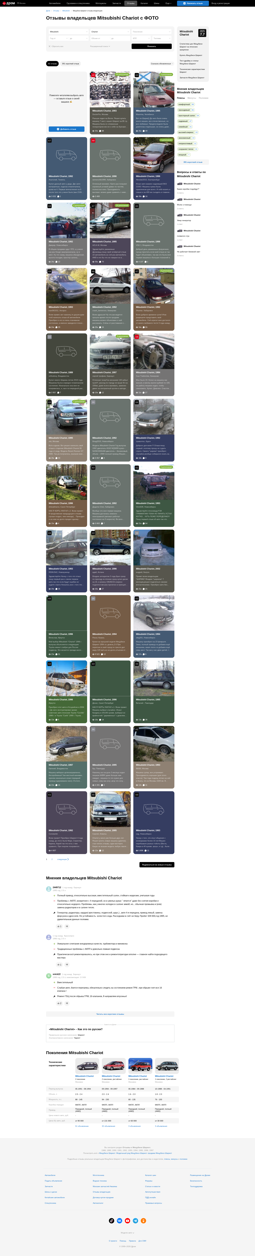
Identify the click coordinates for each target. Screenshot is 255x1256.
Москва (22, 3)
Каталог (144, 3)
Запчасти (116, 3)
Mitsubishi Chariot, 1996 (104, 176)
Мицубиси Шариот (107, 1153)
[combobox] (69, 31)
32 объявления (108, 1126)
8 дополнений (166, 271)
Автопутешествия (152, 1192)
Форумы (148, 1181)
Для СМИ (142, 1241)
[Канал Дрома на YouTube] (127, 1220)
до (71, 38)
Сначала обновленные (161, 64)
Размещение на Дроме (200, 1175)
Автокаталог (98, 1203)
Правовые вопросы (153, 1203)
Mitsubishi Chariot (186, 33)
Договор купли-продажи (103, 1197)
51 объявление (82, 1126)
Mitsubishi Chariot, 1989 (61, 372)
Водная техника (100, 1181)
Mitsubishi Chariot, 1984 (148, 372)
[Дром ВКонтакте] (119, 1220)
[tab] (181, 98)
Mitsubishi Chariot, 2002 (148, 569)
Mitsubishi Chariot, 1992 (61, 176)
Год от (53, 38)
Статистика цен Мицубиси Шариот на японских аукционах (191, 47)
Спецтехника (50, 1203)
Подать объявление (53, 1181)
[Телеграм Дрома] (135, 1220)
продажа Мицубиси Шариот (160, 1153)
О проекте (113, 1241)
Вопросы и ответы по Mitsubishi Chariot (191, 174)
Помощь (123, 1241)
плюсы (167, 1159)
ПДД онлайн (150, 1197)
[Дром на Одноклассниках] (143, 1220)
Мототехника (98, 1175)
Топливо (157, 38)
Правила (132, 1241)
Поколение (138, 32)
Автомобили (54, 3)
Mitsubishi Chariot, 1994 (104, 634)
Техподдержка (196, 1186)
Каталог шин (150, 1175)
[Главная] (9, 3)
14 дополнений (122, 74)
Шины (156, 3)
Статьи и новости (152, 1186)
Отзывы (131, 3)
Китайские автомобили (55, 1197)
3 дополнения (166, 74)
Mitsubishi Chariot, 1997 (104, 372)
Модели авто (126, 1233)
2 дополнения (78, 205)
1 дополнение (166, 140)
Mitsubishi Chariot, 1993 (104, 111)
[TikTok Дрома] (111, 1220)
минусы (174, 1159)
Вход (221, 3)
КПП (135, 38)
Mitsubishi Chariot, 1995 (148, 111)
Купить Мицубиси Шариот (191, 55)
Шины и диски (51, 1192)
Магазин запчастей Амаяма (105, 1186)
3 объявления (134, 1126)
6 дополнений (166, 467)
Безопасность (196, 1181)
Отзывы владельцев (101, 1192)
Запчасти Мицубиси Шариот (192, 78)
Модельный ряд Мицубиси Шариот (131, 1153)
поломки (183, 1159)
